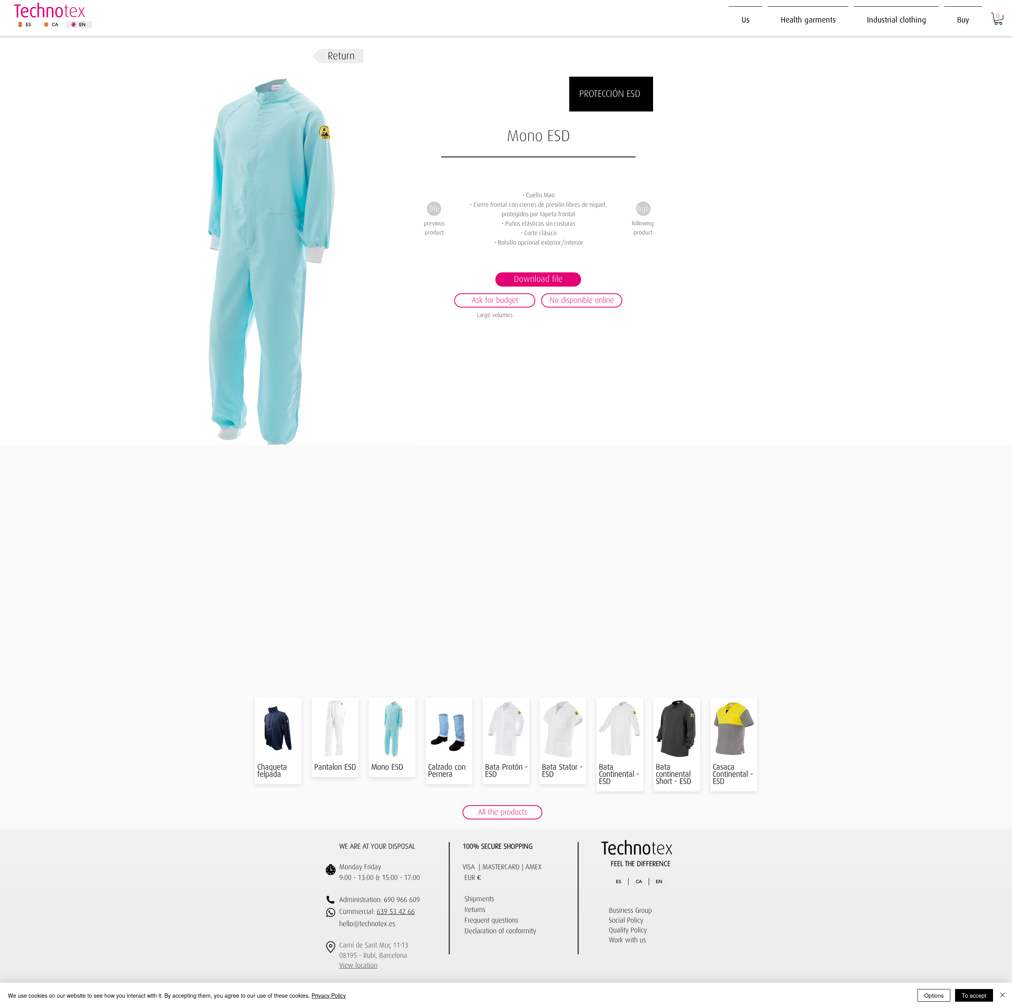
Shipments (479, 899)
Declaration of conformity (500, 931)
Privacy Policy (329, 995)
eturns (476, 910)
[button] (896, 16)
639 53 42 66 (396, 912)
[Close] (1002, 995)
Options (934, 995)
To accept (974, 995)
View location (358, 966)
